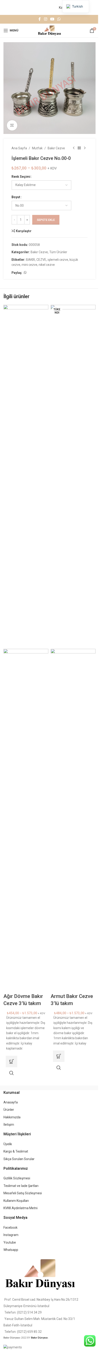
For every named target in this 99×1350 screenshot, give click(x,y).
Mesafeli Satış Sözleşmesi (22, 1193)
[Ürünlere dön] (79, 148)
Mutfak (37, 148)
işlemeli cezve (58, 259)
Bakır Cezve (56, 148)
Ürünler (8, 1109)
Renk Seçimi (21, 176)
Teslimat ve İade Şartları (20, 1186)
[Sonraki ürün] (84, 148)
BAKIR (30, 259)
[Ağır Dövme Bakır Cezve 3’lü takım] (25, 476)
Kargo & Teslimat (15, 1151)
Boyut (16, 197)
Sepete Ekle (46, 220)
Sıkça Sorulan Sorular (19, 1159)
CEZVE (41, 259)
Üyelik (7, 1144)
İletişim (8, 1124)
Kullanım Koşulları (16, 1201)
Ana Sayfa (19, 148)
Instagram (10, 1235)
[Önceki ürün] (73, 148)
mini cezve (29, 265)
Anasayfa (10, 1102)
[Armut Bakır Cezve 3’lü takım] (73, 476)
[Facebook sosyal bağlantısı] (39, 19)
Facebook (10, 1227)
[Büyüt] (12, 125)
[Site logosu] (49, 30)
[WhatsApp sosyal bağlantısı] (59, 19)
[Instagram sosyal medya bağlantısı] (45, 19)
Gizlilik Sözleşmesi (16, 1178)
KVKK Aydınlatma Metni (20, 1208)
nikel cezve (47, 265)
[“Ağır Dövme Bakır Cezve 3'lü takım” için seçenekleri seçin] (11, 1061)
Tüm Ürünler (58, 252)
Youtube (9, 1242)
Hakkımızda (11, 1117)
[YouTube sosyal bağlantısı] (52, 19)
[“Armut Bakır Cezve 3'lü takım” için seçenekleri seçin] (58, 1056)
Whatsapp (10, 1250)
